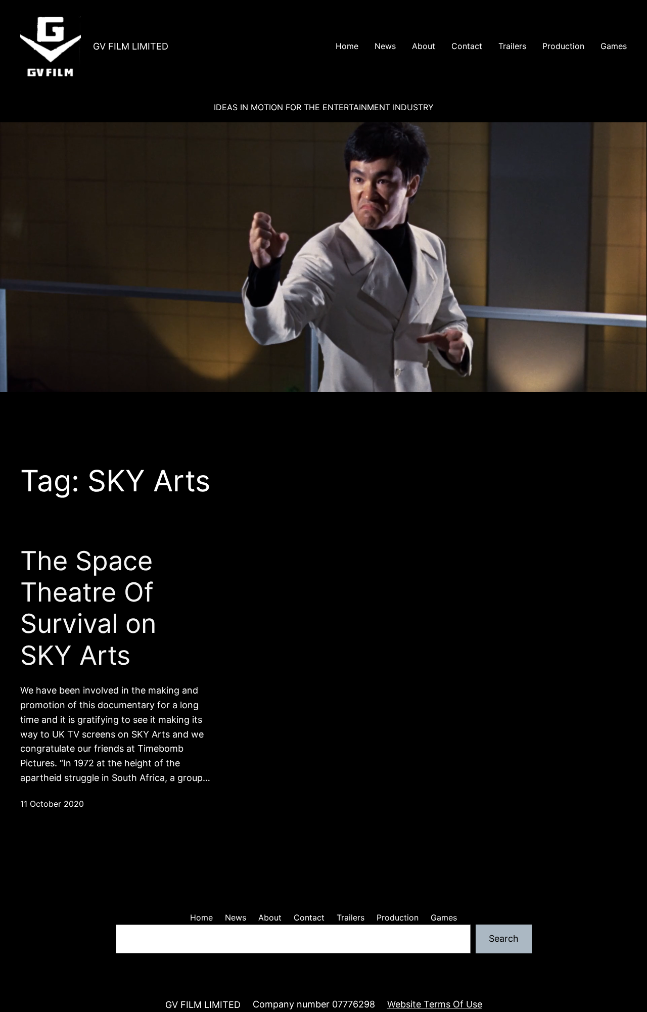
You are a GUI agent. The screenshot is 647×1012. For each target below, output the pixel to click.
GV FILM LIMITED (130, 46)
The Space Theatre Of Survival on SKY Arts (88, 608)
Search (504, 938)
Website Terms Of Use (434, 1004)
